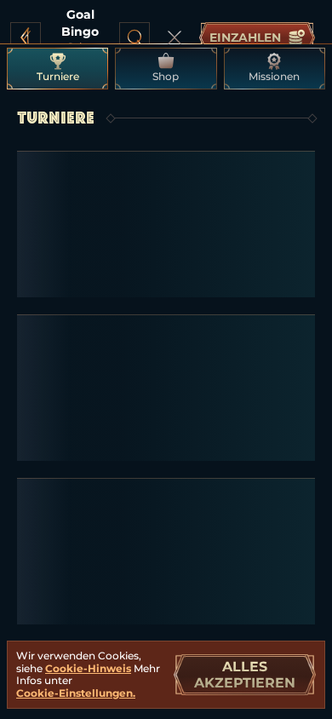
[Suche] (134, 37)
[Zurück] (25, 37)
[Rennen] (174, 37)
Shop (165, 76)
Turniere (58, 76)
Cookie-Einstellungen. (75, 693)
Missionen (274, 76)
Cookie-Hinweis (88, 668)
